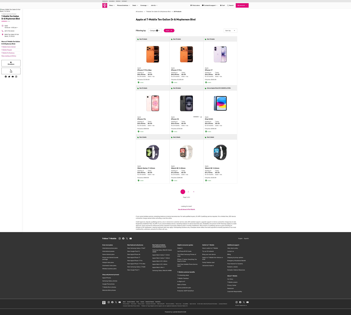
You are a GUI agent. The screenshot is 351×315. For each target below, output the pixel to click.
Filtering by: (141, 31)
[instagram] (16, 77)
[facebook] (6, 77)
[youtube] (13, 77)
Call (11, 71)
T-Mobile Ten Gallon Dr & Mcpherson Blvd (158, 11)
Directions (11, 63)
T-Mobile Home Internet (8, 47)
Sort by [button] (230, 30)
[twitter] (9, 77)
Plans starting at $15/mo (8, 56)
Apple (167, 30)
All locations (139, 11)
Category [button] (153, 30)
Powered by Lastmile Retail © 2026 (175, 312)
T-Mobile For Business (7, 53)
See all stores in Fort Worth (186, 209)
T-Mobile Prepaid (6, 50)
